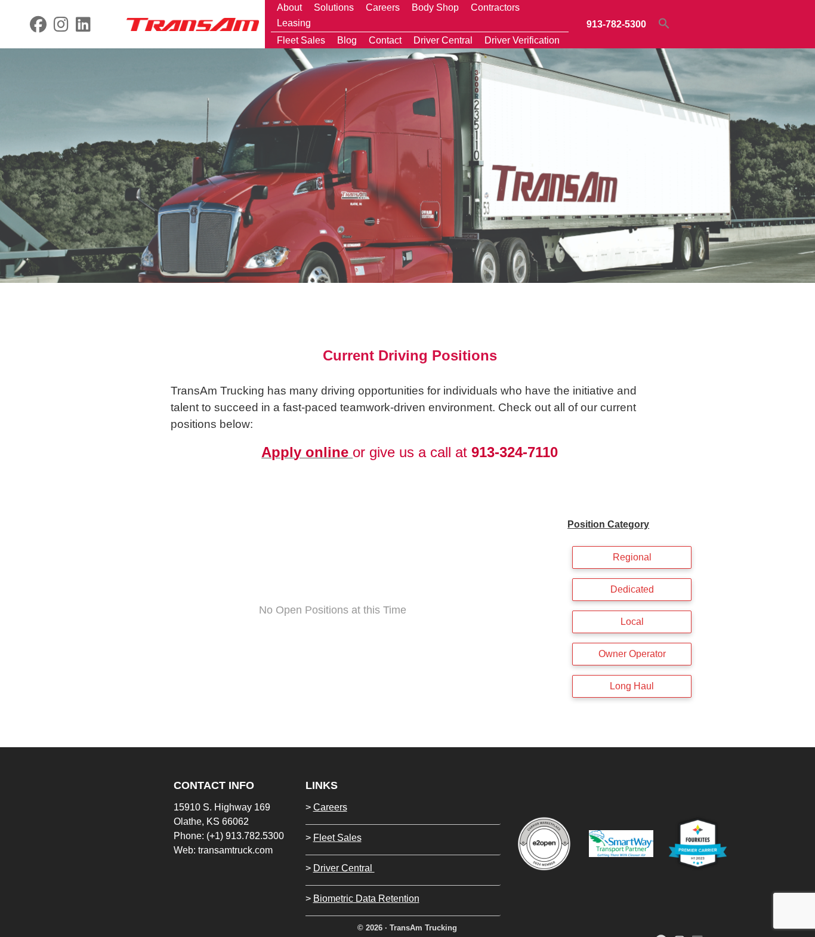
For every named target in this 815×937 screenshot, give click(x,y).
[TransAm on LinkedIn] (83, 27)
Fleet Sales (337, 838)
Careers (330, 807)
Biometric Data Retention (366, 898)
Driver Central (344, 868)
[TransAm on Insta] (61, 27)
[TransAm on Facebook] (38, 27)
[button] (664, 23)
